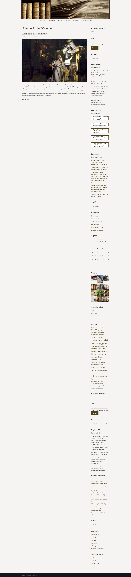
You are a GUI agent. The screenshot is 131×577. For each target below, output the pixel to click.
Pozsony (104, 373)
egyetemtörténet (95, 340)
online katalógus (94, 373)
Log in (92, 310)
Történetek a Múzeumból (64, 20)
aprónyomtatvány (103, 330)
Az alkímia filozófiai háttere (34, 34)
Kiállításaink (94, 219)
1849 (95, 330)
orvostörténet (99, 373)
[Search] (107, 58)
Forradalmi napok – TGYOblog (98, 194)
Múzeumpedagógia (95, 227)
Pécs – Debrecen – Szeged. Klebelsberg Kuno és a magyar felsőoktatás (99, 189)
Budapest (102, 332)
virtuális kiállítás (95, 388)
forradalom (101, 348)
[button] (91, 20)
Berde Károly (97, 332)
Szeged (105, 383)
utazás (92, 386)
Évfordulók (76, 20)
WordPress (34, 575)
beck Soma (93, 332)
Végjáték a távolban (96, 196)
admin (25, 37)
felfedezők (105, 346)
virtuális (102, 386)
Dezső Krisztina (97, 335)
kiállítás (94, 354)
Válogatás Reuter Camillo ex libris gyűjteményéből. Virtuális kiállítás (99, 162)
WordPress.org (94, 318)
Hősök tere (96, 351)
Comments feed (95, 316)
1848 (92, 330)
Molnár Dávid (95, 367)
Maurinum (104, 364)
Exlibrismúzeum (95, 160)
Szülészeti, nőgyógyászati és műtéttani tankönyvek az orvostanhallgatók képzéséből (98, 102)
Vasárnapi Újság (97, 386)
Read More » (25, 99)
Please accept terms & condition (100, 44)
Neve (23, 575)
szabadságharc (99, 383)
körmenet (105, 359)
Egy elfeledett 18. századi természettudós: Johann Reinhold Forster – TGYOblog (99, 174)
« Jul (92, 267)
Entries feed (94, 313)
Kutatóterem (52, 20)
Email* (93, 38)
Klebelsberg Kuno (102, 354)
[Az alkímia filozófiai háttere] (54, 60)
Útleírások (101, 388)
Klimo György (94, 357)
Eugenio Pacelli (100, 346)
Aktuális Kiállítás (96, 221)
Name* (93, 31)
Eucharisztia (94, 346)
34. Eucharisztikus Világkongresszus (99, 327)
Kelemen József (103, 351)
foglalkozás (94, 348)
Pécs (95, 376)
